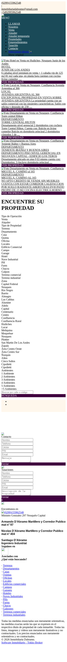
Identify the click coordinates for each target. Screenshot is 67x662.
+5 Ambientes (8, 388)
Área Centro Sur (10, 351)
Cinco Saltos (8, 361)
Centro (5, 314)
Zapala (5, 345)
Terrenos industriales (14, 614)
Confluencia (8, 318)
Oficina (5, 240)
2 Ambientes (8, 376)
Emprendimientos (17, 42)
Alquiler (12, 33)
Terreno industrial (10, 277)
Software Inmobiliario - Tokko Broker (22, 642)
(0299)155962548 (14, 512)
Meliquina (6, 330)
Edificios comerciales (14, 584)
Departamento (9, 231)
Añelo (4, 305)
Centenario (7, 311)
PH (3, 262)
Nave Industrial (9, 259)
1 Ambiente (7, 373)
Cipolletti (6, 364)
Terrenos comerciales (14, 611)
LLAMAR (14, 23)
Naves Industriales (13, 596)
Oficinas (7, 577)
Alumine (6, 302)
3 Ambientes (8, 379)
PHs (5, 599)
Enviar (5, 463)
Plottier (5, 339)
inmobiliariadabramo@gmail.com (19, 9)
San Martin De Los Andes (15, 342)
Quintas (7, 574)
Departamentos (11, 568)
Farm (4, 265)
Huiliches (6, 324)
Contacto (13, 48)
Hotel (4, 256)
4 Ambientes (8, 382)
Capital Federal (9, 284)
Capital (5, 308)
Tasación (13, 45)
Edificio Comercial (11, 247)
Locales (5, 244)
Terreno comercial (11, 274)
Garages (7, 590)
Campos (7, 587)
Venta (11, 29)
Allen (4, 358)
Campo (5, 250)
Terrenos (7, 565)
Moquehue (7, 333)
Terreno (5, 228)
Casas (6, 571)
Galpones (8, 608)
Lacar (4, 327)
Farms (6, 602)
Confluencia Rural (11, 321)
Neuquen (6, 287)
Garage (5, 253)
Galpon (5, 271)
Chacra (5, 268)
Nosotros (13, 26)
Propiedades (14, 39)
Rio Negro (7, 290)
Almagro (6, 296)
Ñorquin (5, 355)
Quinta (5, 237)
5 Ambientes (8, 385)
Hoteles (7, 593)
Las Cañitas (7, 299)
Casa (4, 234)
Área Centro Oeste (11, 348)
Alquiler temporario (19, 36)
